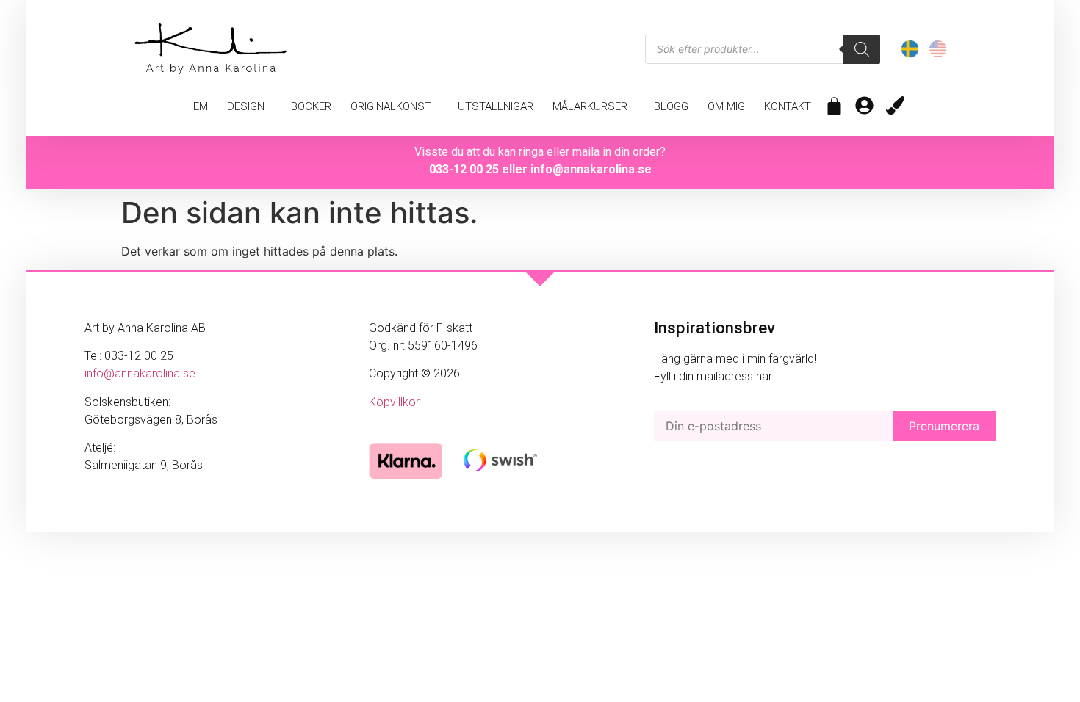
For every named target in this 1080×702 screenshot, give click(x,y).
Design (245, 106)
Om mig (726, 106)
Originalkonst (390, 106)
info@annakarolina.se (591, 169)
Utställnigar (495, 106)
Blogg (671, 106)
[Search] (861, 49)
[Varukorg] (834, 106)
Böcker (311, 106)
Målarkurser (589, 106)
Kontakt (787, 106)
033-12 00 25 (464, 169)
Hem (197, 106)
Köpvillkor (394, 402)
